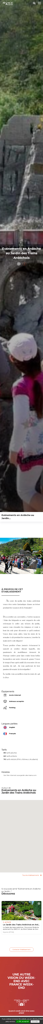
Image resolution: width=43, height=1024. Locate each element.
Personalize (35, 1021)
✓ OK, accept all (23, 1021)
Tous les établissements (30, 875)
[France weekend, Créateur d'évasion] (8, 3)
